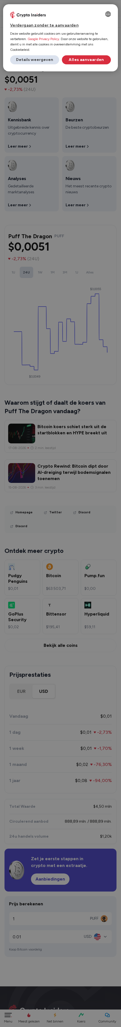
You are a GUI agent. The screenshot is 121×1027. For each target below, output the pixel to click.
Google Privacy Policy (43, 39)
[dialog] (60, 37)
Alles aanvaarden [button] (86, 59)
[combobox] (108, 14)
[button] (34, 59)
